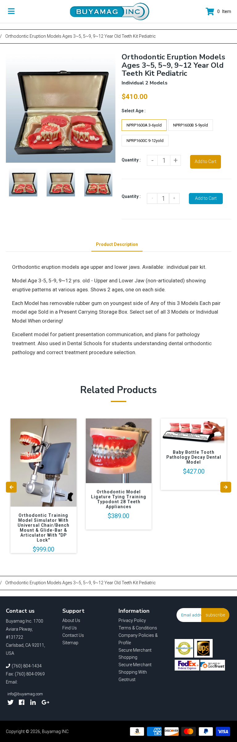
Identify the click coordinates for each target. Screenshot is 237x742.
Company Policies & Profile (138, 639)
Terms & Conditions (137, 627)
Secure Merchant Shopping (135, 654)
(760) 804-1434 (27, 665)
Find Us (69, 627)
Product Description (117, 244)
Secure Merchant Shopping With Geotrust (135, 672)
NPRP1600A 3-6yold (144, 125)
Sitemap (70, 642)
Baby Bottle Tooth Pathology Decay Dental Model (193, 457)
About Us (71, 620)
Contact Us (73, 635)
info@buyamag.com (25, 694)
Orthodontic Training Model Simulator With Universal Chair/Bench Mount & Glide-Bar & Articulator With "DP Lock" (43, 528)
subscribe (215, 614)
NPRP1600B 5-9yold (190, 125)
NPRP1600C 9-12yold (145, 140)
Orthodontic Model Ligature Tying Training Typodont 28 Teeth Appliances (118, 499)
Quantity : (131, 159)
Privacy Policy (132, 620)
